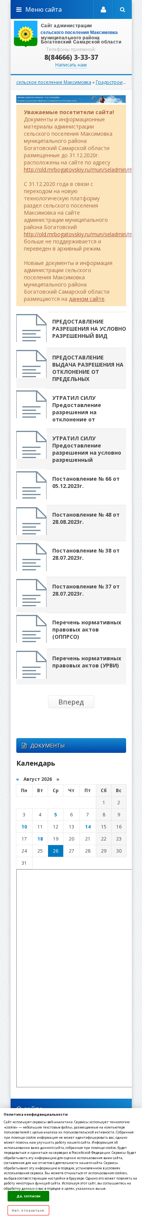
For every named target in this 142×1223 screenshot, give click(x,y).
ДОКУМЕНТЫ (47, 745)
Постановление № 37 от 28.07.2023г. (86, 590)
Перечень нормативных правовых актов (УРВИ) (86, 662)
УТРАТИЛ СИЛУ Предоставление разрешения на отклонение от (76, 408)
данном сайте (87, 298)
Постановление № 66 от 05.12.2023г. (86, 482)
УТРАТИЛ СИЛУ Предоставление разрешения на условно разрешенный (86, 449)
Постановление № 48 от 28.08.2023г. (86, 518)
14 (88, 827)
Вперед (71, 701)
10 (24, 827)
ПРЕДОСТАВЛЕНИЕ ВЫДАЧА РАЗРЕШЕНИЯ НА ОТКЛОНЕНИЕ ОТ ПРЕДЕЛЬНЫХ (87, 368)
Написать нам (71, 65)
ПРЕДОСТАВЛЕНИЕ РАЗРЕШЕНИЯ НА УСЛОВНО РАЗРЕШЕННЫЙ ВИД (89, 328)
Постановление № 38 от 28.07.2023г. (86, 554)
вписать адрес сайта (71, 34)
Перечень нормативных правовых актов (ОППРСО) (86, 629)
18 (40, 839)
